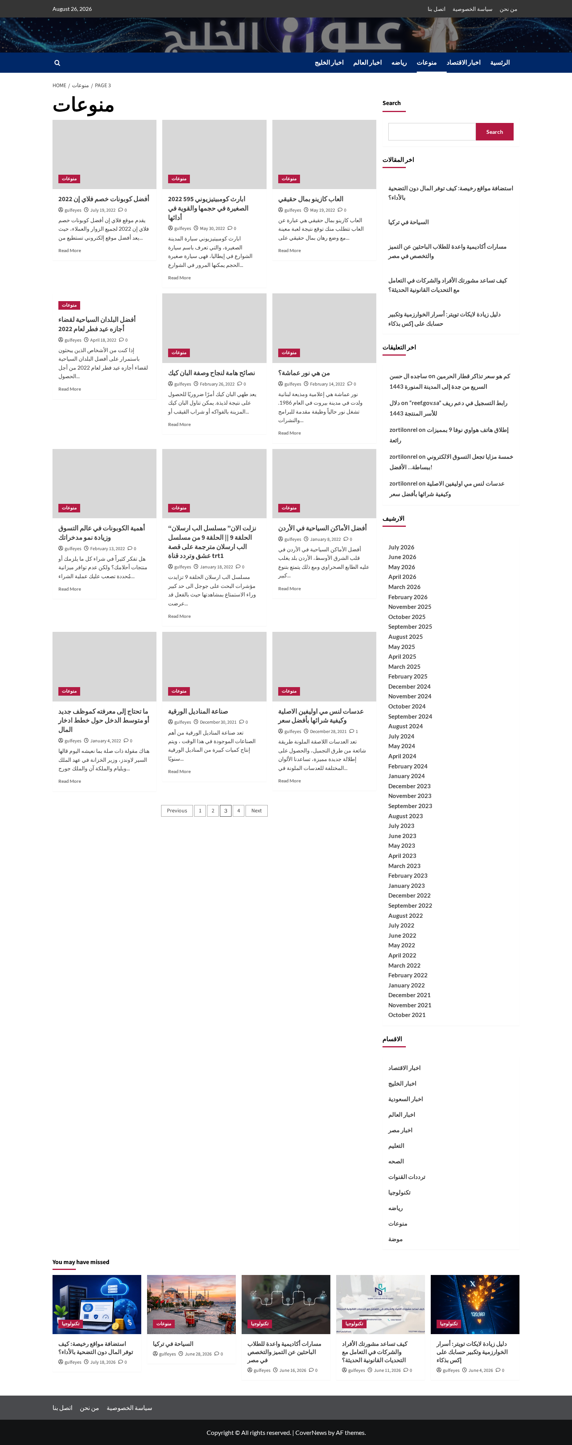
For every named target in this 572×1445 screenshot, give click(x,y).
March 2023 (404, 865)
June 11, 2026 (387, 1370)
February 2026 (408, 596)
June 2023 (402, 835)
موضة (395, 1238)
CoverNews (311, 1432)
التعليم (396, 1145)
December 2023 (409, 785)
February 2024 (408, 766)
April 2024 (402, 755)
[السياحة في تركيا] (191, 1304)
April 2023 (402, 855)
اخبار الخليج (329, 62)
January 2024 (406, 775)
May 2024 (401, 745)
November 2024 (410, 696)
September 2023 (410, 805)
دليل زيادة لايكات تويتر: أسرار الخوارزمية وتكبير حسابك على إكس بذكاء (444, 318)
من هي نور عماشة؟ (304, 373)
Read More (69, 250)
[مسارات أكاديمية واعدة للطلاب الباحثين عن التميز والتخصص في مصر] (286, 1304)
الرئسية (500, 62)
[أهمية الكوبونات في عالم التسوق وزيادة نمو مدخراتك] (104, 483)
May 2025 (401, 646)
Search (392, 103)
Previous (177, 811)
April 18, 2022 (103, 340)
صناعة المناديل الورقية (198, 711)
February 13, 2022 (107, 548)
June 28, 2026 (198, 1354)
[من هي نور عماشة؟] (324, 328)
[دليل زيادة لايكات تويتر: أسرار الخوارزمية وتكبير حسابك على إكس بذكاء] (475, 1304)
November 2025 (410, 606)
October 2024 (407, 706)
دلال (395, 402)
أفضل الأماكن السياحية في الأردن (322, 528)
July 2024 (401, 736)
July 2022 (401, 925)
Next (256, 811)
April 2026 (402, 576)
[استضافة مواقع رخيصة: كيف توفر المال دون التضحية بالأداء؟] (97, 1304)
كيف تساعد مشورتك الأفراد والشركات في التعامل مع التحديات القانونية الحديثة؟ (447, 285)
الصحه (396, 1160)
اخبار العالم (367, 62)
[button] (57, 62)
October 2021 (407, 1014)
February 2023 (408, 875)
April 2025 (402, 656)
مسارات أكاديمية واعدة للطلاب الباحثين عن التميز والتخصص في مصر (447, 251)
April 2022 (402, 955)
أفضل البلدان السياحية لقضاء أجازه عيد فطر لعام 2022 (97, 324)
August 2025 (405, 636)
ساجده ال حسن (408, 375)
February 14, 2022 (327, 384)
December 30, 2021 (218, 722)
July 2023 (401, 825)
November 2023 (410, 795)
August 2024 (405, 726)
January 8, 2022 (325, 539)
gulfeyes (73, 210)
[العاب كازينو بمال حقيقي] (324, 154)
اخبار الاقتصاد (464, 62)
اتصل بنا (437, 8)
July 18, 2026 (103, 1362)
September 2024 (410, 716)
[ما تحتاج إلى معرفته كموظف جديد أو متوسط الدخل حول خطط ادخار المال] (104, 666)
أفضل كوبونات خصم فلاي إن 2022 (103, 199)
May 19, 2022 (322, 210)
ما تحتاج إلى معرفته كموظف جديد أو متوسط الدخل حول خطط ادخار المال (103, 721)
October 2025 (407, 616)
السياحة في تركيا (408, 221)
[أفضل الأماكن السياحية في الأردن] (324, 483)
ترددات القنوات (406, 1176)
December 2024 (409, 686)
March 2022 (404, 965)
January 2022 (406, 985)
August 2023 (405, 815)
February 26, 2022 (217, 384)
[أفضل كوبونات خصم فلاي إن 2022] (104, 154)
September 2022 (410, 905)
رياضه (399, 62)
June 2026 (402, 556)
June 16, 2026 (292, 1370)
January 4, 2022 (105, 741)
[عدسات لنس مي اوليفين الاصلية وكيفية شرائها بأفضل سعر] (324, 666)
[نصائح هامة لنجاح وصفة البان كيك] (214, 328)
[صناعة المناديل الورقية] (214, 666)
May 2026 (401, 566)
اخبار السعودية (405, 1098)
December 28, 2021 (328, 731)
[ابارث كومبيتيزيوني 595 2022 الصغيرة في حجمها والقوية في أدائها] (214, 154)
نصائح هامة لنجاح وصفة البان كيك (211, 373)
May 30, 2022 (212, 228)
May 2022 (401, 945)
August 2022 (405, 915)
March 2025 (404, 666)
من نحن (509, 8)
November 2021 (410, 1004)
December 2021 (409, 994)
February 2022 (408, 975)
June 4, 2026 (480, 1370)
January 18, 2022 (216, 567)
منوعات (427, 62)
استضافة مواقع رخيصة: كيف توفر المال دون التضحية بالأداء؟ (450, 192)
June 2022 (402, 935)
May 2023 (401, 845)
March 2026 (404, 586)
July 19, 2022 (103, 210)
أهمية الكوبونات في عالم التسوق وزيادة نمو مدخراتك (101, 533)
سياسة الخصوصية (473, 8)
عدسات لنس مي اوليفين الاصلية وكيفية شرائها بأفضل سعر (321, 716)
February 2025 (408, 676)
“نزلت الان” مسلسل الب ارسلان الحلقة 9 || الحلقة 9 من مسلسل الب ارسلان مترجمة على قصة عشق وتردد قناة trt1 (212, 542)
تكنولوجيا (399, 1192)
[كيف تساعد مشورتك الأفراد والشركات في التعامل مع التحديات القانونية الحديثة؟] (380, 1304)
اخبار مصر (400, 1129)
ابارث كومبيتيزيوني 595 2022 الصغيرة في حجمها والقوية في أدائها (208, 209)
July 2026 (401, 547)
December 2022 (409, 895)
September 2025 (410, 626)
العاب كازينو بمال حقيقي (311, 199)
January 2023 (406, 885)
